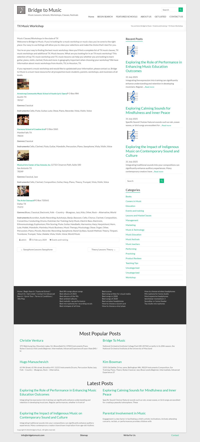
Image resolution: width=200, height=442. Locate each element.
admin (23, 240)
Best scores (107, 291)
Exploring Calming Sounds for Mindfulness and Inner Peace (148, 110)
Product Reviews (133, 258)
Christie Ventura (31, 340)
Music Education (133, 234)
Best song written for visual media (116, 294)
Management (132, 220)
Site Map (21, 299)
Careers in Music (133, 201)
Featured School (43, 291)
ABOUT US (146, 16)
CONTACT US (176, 16)
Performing (131, 248)
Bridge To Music (114, 340)
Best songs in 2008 (110, 296)
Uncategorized (132, 272)
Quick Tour (29, 296)
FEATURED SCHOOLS (126, 16)
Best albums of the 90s (69, 296)
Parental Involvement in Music (124, 413)
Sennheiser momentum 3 (154, 299)
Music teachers (133, 244)
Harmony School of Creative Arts (31, 129)
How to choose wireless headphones (159, 291)
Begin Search (29, 291)
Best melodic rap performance (72, 301)
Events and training (60, 240)
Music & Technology (135, 229)
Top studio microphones (154, 303)
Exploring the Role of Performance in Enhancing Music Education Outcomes (154, 66)
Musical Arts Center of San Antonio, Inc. (34, 165)
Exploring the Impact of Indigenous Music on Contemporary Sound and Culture (152, 151)
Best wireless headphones (113, 301)
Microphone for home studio (156, 294)
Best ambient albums (68, 299)
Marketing (131, 225)
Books (129, 196)
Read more (149, 87)
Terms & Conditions (43, 296)
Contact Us (41, 294)
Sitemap (84, 435)
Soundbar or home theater (155, 301)
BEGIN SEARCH (105, 16)
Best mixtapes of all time (70, 306)
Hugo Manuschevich (34, 362)
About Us (21, 294)
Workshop (131, 277)
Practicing (130, 253)
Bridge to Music (44, 10)
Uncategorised (132, 268)
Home (91, 16)
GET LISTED (160, 16)
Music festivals (133, 239)
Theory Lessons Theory (103, 249)
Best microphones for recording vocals (76, 303)
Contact (175, 435)
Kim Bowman (112, 362)
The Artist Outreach (25, 200)
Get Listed (31, 294)
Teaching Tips (132, 263)
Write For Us (130, 435)
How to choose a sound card (114, 303)
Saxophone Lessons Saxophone (37, 249)
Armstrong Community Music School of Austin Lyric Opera (42, 93)
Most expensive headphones (156, 296)
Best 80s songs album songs (71, 291)
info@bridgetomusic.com (32, 435)
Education (130, 206)
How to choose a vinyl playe (113, 306)
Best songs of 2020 (110, 299)
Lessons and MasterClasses (138, 215)
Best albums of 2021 (68, 294)
